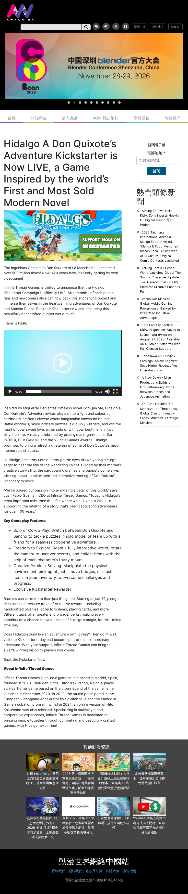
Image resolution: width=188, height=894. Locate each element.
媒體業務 (141, 118)
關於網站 (38, 118)
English (175, 26)
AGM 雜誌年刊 (105, 118)
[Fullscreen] (115, 391)
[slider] (59, 391)
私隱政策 (112, 871)
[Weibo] (106, 26)
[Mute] (107, 391)
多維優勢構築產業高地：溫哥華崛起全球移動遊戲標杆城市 (149, 778)
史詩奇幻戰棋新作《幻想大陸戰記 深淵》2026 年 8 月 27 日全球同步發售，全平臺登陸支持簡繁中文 (43, 827)
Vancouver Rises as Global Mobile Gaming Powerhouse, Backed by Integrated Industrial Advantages (158, 308)
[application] (63, 363)
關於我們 (75, 871)
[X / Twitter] (115, 26)
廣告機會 (129, 871)
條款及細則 (94, 871)
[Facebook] (125, 26)
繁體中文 (140, 26)
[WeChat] (96, 26)
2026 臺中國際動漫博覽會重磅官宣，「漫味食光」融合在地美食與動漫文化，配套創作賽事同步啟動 (78, 783)
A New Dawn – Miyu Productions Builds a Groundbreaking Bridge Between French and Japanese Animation (157, 387)
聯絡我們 (172, 118)
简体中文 (158, 26)
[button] (62, 363)
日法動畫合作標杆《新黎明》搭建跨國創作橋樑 (113, 822)
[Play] (10, 391)
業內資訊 (69, 118)
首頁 (11, 118)
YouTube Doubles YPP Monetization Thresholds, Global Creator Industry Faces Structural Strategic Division (159, 413)
